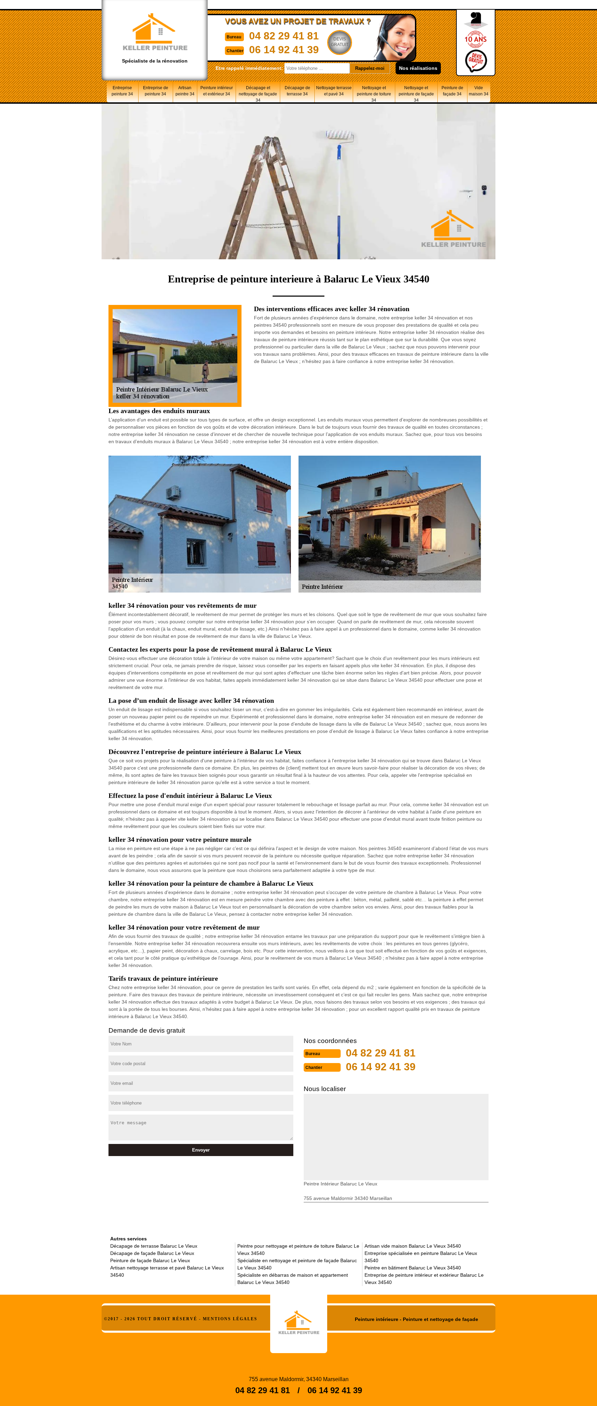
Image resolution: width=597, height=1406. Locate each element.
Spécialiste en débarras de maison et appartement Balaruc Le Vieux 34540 (292, 1278)
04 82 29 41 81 (284, 35)
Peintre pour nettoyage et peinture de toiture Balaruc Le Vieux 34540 (298, 1249)
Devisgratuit (340, 42)
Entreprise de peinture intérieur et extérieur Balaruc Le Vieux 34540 (424, 1278)
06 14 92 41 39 (284, 49)
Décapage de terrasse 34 (297, 90)
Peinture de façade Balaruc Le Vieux (150, 1260)
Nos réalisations (418, 68)
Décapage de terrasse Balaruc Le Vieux (153, 1246)
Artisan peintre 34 (185, 90)
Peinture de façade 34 (452, 90)
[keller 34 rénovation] (298, 1320)
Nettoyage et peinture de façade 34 (416, 93)
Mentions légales (230, 1318)
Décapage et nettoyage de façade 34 (258, 93)
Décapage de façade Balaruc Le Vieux (152, 1253)
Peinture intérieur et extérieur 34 (216, 90)
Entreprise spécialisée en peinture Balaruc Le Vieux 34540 (420, 1256)
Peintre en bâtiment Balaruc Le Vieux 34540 (412, 1267)
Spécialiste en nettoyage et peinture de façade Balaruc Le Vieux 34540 (297, 1264)
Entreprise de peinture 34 (155, 90)
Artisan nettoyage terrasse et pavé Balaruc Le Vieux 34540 (167, 1271)
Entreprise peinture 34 (122, 90)
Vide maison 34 (479, 90)
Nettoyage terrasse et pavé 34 (334, 90)
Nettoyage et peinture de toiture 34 (374, 93)
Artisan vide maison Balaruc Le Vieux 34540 (412, 1246)
